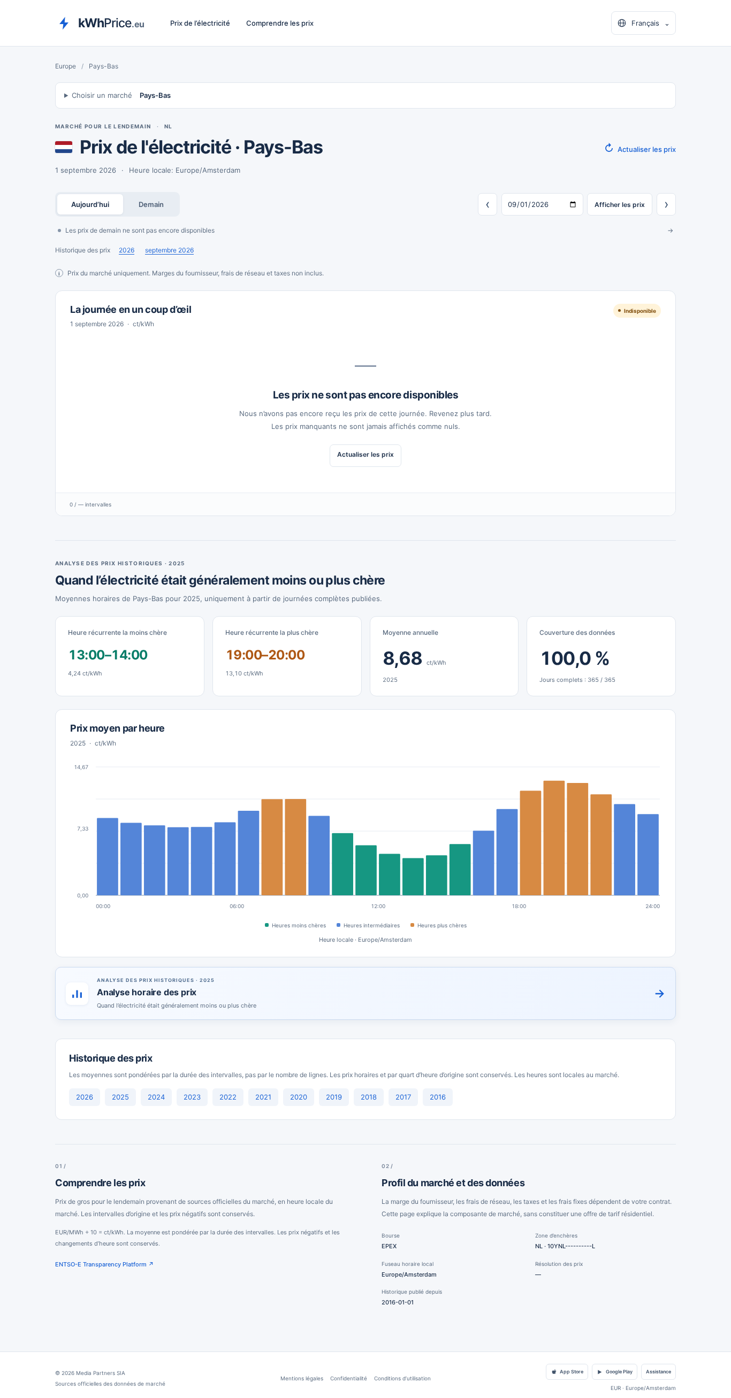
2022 (228, 1097)
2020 (298, 1097)
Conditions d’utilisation (402, 1378)
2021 (263, 1097)
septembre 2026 (169, 250)
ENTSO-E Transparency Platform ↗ (104, 1264)
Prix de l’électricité (200, 23)
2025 (120, 1097)
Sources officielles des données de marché (110, 1383)
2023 (192, 1097)
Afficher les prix (620, 205)
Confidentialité (348, 1378)
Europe (65, 66)
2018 (369, 1097)
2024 (156, 1097)
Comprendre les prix (280, 23)
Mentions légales (301, 1378)
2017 (403, 1097)
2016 (438, 1097)
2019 (334, 1097)
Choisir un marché (121, 95)
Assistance (658, 1371)
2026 (126, 250)
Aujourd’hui (90, 204)
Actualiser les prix (640, 148)
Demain (151, 204)
